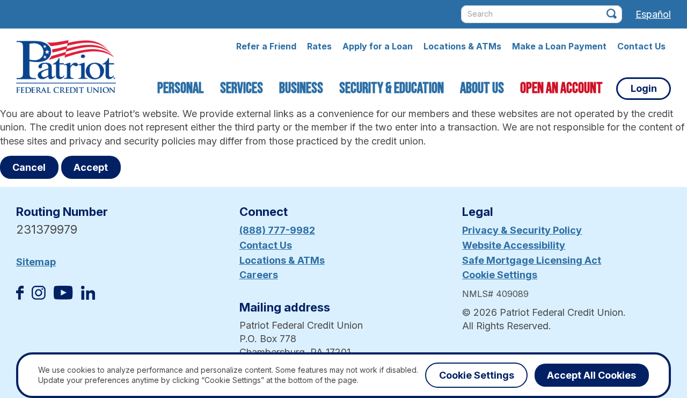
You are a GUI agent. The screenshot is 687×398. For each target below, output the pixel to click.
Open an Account (561, 88)
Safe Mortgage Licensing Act (531, 260)
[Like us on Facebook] (20, 296)
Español (653, 14)
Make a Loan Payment (559, 46)
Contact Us (641, 46)
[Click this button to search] (611, 14)
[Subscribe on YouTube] (63, 296)
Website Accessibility (513, 245)
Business (301, 88)
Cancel (29, 167)
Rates (319, 46)
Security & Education (391, 88)
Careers (258, 274)
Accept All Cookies (591, 375)
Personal (180, 88)
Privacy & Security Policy (522, 230)
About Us (482, 88)
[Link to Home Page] (66, 68)
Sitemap (36, 261)
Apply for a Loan (377, 46)
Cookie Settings (499, 274)
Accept (91, 167)
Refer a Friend (266, 46)
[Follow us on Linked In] (88, 296)
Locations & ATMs (462, 46)
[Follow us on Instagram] (39, 296)
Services (241, 88)
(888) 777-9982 (277, 230)
